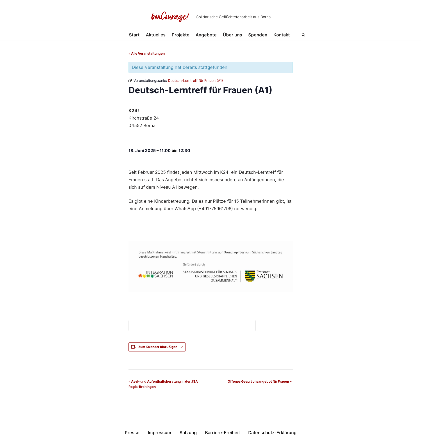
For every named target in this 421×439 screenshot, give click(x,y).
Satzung (188, 432)
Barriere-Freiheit (222, 432)
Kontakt (281, 35)
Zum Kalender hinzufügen (157, 347)
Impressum (159, 432)
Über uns (232, 35)
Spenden (257, 35)
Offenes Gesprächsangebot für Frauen (260, 381)
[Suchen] (303, 34)
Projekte (180, 35)
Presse (132, 432)
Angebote (206, 35)
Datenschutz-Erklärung (272, 432)
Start (134, 35)
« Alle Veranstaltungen (146, 53)
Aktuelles (156, 35)
